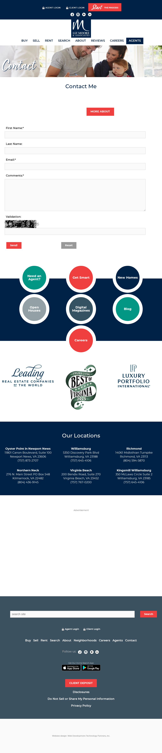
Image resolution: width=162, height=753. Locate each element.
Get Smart (81, 277)
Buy (24, 40)
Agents (135, 40)
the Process (104, 7)
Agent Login (53, 8)
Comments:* (15, 175)
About (80, 40)
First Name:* (15, 128)
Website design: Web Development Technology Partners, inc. (81, 736)
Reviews (98, 40)
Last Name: (14, 144)
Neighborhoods (85, 640)
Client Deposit (81, 683)
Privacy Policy (81, 705)
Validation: (13, 216)
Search (64, 40)
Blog (127, 309)
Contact (131, 640)
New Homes (128, 277)
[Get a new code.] (37, 224)
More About (100, 111)
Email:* (11, 159)
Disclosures (81, 692)
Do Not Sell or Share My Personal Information (81, 699)
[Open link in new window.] (72, 14)
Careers (117, 40)
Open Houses (34, 309)
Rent (49, 40)
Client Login (76, 8)
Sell (36, 40)
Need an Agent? (34, 278)
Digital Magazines (81, 309)
